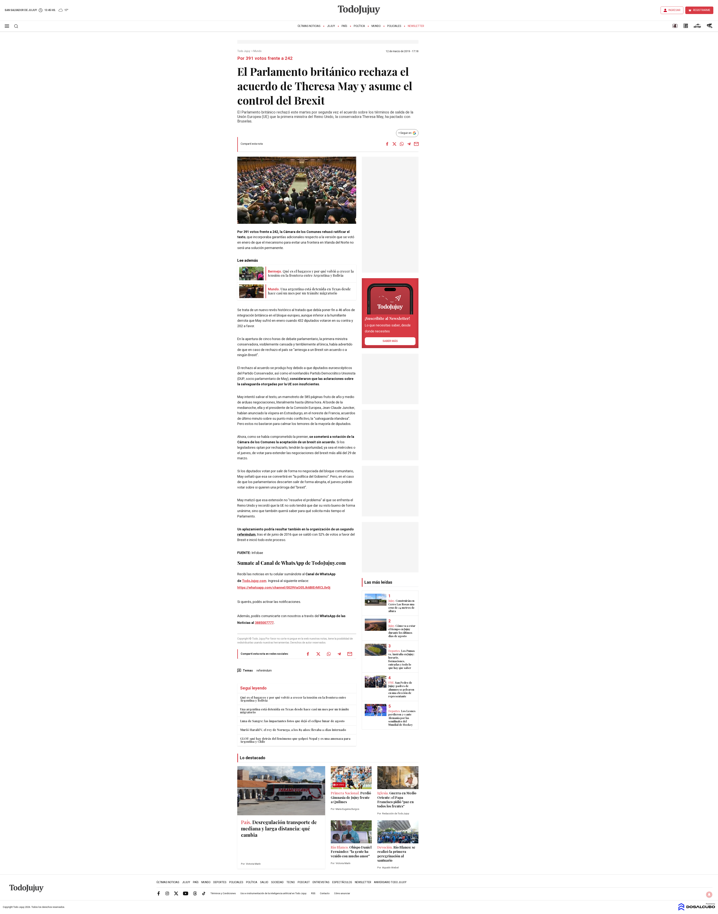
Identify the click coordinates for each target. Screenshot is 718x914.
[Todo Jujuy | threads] (195, 893)
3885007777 (264, 622)
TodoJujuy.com (254, 580)
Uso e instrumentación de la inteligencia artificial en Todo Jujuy (273, 893)
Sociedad (277, 882)
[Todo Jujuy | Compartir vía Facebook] (387, 144)
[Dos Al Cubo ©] (696, 909)
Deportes (219, 882)
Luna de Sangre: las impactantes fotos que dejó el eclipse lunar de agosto (292, 721)
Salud (264, 882)
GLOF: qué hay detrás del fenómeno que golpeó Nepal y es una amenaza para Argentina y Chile (295, 740)
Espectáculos (342, 882)
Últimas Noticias (309, 26)
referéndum (246, 534)
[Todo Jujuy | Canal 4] (675, 27)
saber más (390, 341)
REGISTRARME (701, 10)
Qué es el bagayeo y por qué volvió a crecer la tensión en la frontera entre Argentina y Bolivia (293, 698)
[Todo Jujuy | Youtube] (185, 893)
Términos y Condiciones (223, 893)
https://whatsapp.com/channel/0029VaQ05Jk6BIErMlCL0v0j (283, 587)
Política (359, 26)
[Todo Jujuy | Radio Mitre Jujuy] (697, 27)
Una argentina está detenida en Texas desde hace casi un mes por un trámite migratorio (294, 710)
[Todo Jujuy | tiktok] (204, 893)
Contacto (324, 893)
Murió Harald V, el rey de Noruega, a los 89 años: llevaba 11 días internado (293, 730)
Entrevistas (321, 882)
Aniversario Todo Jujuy (390, 882)
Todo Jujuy (244, 51)
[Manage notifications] (709, 895)
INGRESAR (674, 10)
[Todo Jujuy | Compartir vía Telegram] (409, 144)
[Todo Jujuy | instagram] (167, 893)
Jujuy (331, 26)
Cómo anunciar (342, 893)
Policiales (394, 26)
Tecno (290, 882)
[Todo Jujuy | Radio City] (685, 27)
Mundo (376, 26)
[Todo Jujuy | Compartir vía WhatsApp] (401, 144)
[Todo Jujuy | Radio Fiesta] (710, 27)
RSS (313, 893)
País (344, 26)
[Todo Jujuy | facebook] (159, 893)
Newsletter (416, 26)
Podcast (304, 882)
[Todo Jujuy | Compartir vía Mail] (416, 144)
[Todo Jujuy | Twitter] (176, 893)
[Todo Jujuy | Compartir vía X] (394, 144)
